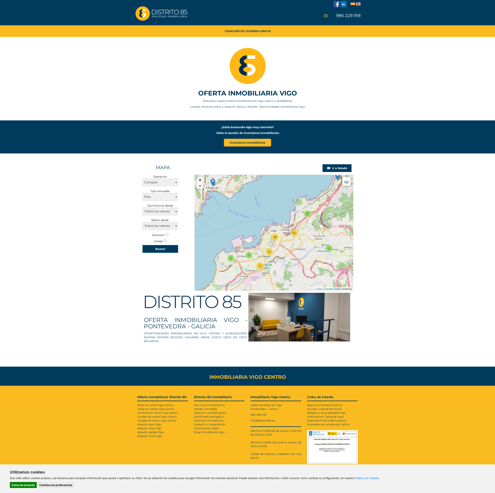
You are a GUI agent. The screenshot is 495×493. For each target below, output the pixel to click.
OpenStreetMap (332, 288)
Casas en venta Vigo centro (155, 409)
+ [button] (200, 180)
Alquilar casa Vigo (149, 428)
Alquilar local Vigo (149, 436)
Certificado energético (209, 416)
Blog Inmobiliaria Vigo (209, 432)
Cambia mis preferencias (55, 485)
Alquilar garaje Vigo (150, 432)
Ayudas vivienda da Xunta (324, 409)
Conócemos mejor (206, 428)
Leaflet (318, 288)
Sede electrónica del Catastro (327, 420)
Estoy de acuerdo (23, 485)
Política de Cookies (367, 478)
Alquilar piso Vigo (149, 424)
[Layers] (346, 181)
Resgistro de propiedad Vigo (326, 413)
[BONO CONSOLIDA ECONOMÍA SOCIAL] (332, 446)
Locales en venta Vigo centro (157, 416)
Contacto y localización (209, 424)
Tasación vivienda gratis (210, 413)
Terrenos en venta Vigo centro (157, 413)
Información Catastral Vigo (325, 416)
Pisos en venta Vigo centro (155, 405)
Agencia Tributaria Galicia (324, 405)
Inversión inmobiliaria (208, 420)
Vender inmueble (205, 409)
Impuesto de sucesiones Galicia (328, 424)
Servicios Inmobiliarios (209, 405)
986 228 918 (348, 15)
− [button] (200, 185)
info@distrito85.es (262, 420)
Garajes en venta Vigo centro (156, 420)
